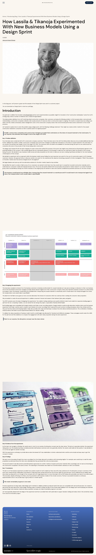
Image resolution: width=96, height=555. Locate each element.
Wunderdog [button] (29, 511)
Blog (27, 527)
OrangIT (74, 532)
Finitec (73, 529)
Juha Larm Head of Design (9, 40)
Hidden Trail (75, 522)
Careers (28, 522)
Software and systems (54, 514)
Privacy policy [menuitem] (29, 545)
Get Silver (74, 535)
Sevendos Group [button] (75, 511)
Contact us (29, 529)
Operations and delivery (54, 516)
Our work (28, 519)
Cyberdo (74, 519)
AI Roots (74, 516)
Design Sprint (29, 115)
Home (27, 514)
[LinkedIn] (7, 545)
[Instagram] (5, 545)
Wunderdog (75, 527)
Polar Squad (75, 524)
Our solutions (29, 516)
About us (28, 524)
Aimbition (74, 514)
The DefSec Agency (77, 537)
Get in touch (89, 2)
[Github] (10, 545)
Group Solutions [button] (53, 511)
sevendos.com (52, 551)
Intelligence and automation (55, 519)
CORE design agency (77, 540)
